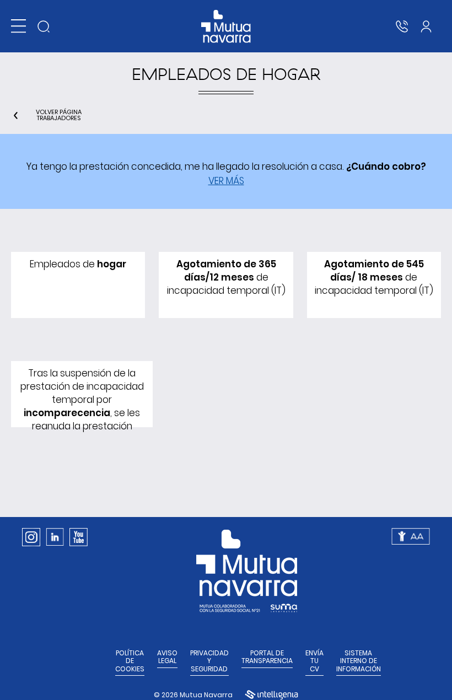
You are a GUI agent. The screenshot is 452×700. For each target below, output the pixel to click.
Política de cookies (129, 661)
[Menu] (18, 26)
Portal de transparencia (267, 657)
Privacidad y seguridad (209, 661)
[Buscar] (43, 26)
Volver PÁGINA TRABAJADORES (59, 115)
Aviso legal (167, 657)
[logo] (226, 26)
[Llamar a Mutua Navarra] (401, 26)
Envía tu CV (314, 661)
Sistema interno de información (358, 661)
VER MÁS (226, 180)
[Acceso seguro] (426, 26)
